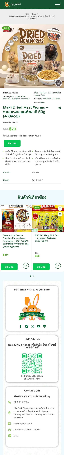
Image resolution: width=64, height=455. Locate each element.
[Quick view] (28, 214)
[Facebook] (21, 326)
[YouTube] (39, 326)
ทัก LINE (12, 143)
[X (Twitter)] (33, 326)
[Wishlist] (28, 208)
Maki (43, 102)
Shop (34, 14)
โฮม (27, 14)
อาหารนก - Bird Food (11, 98)
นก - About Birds (18, 96)
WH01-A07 (37, 179)
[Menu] (57, 4)
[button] (30, 276)
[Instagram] (27, 326)
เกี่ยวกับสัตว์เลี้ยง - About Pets (47, 94)
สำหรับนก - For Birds (51, 98)
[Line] (44, 326)
